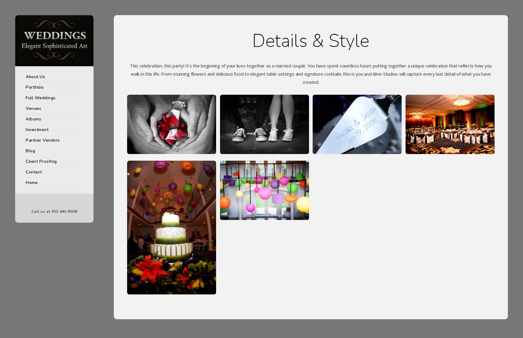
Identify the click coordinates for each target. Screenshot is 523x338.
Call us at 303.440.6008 (54, 211)
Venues (33, 108)
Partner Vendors (43, 140)
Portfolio (35, 87)
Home (32, 182)
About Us (35, 77)
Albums (33, 119)
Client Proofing (41, 161)
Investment (37, 130)
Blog (30, 151)
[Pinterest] (54, 202)
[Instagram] (64, 202)
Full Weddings (41, 98)
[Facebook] (45, 202)
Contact (34, 172)
